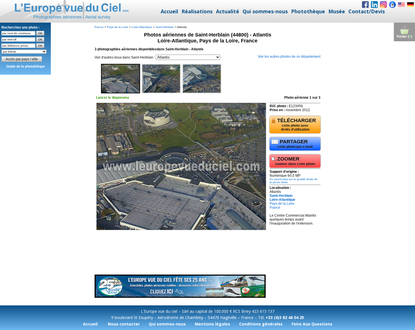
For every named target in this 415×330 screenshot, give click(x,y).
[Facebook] (365, 4)
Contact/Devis (366, 11)
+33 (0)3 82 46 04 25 (285, 317)
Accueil (169, 11)
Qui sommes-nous (265, 11)
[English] (401, 4)
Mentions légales (212, 324)
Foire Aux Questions (312, 324)
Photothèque (308, 11)
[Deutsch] (410, 4)
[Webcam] (392, 4)
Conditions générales (261, 324)
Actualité (227, 11)
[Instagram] (383, 4)
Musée (336, 11)
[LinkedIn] (374, 4)
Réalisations (197, 11)
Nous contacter (124, 324)
